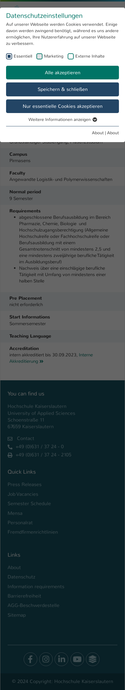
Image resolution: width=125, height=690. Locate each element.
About (98, 132)
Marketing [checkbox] (53, 56)
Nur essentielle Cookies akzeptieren (63, 106)
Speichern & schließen (63, 89)
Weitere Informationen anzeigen (60, 119)
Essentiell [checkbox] (23, 56)
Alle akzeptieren (62, 72)
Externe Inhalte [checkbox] (90, 56)
